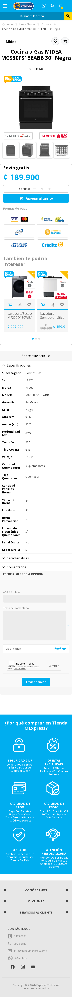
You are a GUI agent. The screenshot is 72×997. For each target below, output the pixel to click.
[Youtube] (32, 966)
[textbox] (32, 16)
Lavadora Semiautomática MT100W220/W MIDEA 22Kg (52, 319)
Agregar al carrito (10, 304)
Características (18, 558)
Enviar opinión (36, 682)
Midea (11, 41)
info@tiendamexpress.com (30, 950)
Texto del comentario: (16, 608)
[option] (19, 301)
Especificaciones (19, 365)
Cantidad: (25, 188)
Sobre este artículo (36, 356)
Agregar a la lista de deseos (29, 304)
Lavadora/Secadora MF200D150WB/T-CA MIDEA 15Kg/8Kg (19, 319)
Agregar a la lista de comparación (19, 304)
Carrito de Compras (60, 6)
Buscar (68, 16)
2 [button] (36, 339)
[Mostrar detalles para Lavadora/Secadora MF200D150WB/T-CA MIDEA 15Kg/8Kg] (19, 285)
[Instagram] (22, 966)
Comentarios (16, 567)
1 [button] (33, 339)
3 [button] (39, 339)
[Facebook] (12, 966)
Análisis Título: (11, 592)
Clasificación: (14, 648)
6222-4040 (21, 958)
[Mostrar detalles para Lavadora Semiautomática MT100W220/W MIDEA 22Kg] (52, 285)
